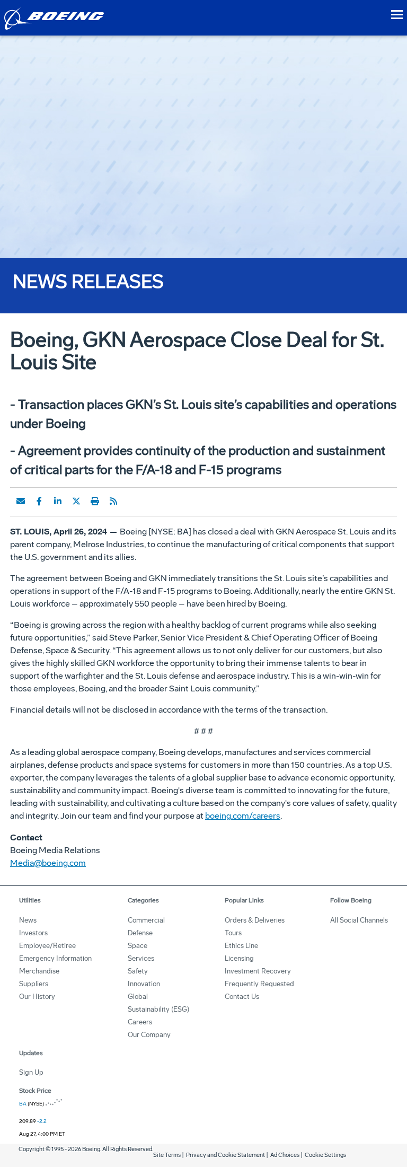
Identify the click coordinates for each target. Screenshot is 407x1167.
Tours (233, 933)
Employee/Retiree (47, 946)
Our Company (149, 1035)
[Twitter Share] (76, 501)
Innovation (144, 984)
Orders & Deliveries (255, 920)
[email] (21, 501)
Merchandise (39, 971)
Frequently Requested (259, 984)
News (28, 920)
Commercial (146, 920)
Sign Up (31, 1072)
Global (138, 997)
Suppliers (33, 984)
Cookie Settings (325, 1155)
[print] (95, 501)
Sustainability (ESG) (158, 1009)
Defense (140, 933)
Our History (37, 997)
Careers (140, 1022)
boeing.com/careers (242, 816)
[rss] (113, 501)
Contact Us (242, 997)
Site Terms (167, 1155)
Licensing (239, 958)
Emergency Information (55, 958)
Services (141, 958)
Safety (138, 971)
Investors (33, 933)
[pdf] (132, 501)
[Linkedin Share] (58, 501)
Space (137, 946)
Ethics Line (241, 946)
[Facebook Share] (39, 501)
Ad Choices (284, 1155)
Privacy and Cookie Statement (225, 1155)
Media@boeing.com (48, 863)
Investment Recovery (258, 971)
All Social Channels (359, 920)
